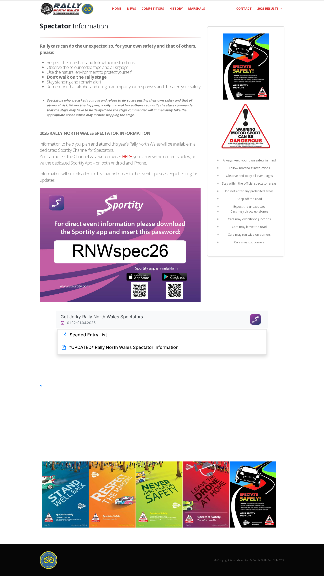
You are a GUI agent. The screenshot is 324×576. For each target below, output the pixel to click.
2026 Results (268, 8)
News (131, 8)
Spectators (220, 8)
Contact (244, 8)
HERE (127, 156)
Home (116, 8)
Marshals (196, 8)
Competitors (153, 8)
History (176, 8)
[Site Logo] (67, 8)
